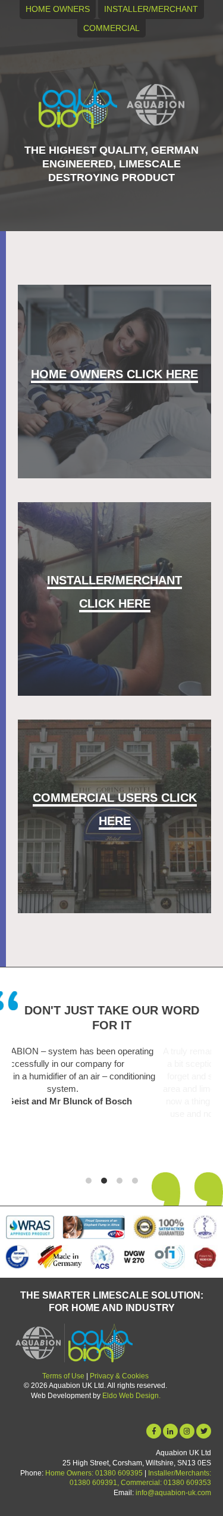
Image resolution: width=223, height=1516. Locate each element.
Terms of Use (63, 1376)
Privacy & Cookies (119, 1376)
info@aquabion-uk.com (173, 1493)
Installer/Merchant (151, 9)
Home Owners (58, 9)
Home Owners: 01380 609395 (94, 1473)
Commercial (111, 28)
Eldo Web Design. (131, 1396)
